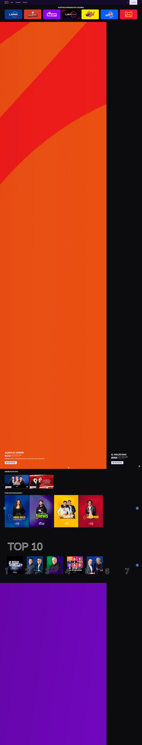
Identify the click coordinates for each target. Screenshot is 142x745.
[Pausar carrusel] (139, 466)
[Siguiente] (137, 565)
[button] (127, 2)
